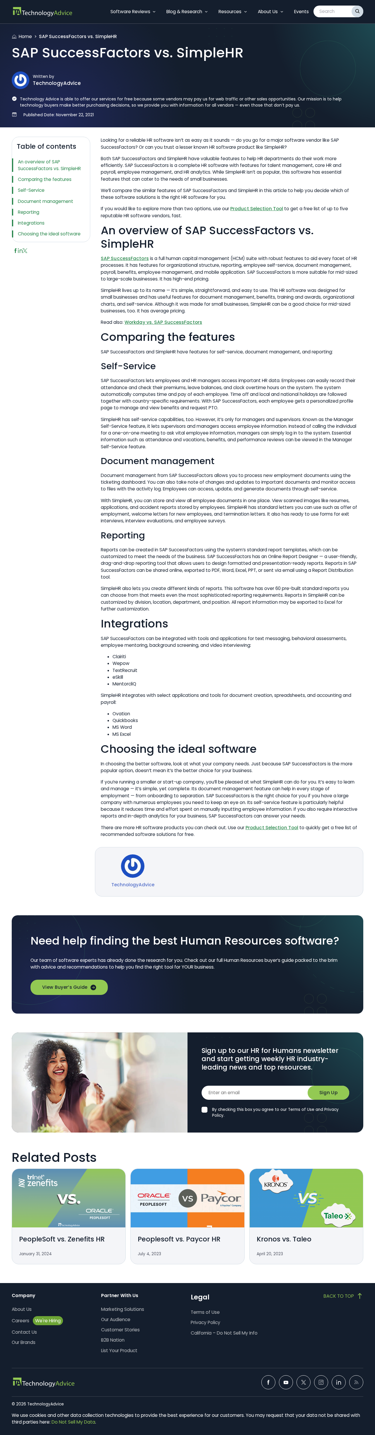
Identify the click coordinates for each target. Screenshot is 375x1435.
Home (25, 36)
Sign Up (328, 1092)
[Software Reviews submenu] (154, 12)
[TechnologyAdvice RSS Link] (356, 1382)
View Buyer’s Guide (65, 987)
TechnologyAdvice (57, 83)
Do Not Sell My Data (73, 1422)
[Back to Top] (343, 1295)
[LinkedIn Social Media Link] (339, 1382)
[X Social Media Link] (303, 1382)
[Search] (357, 11)
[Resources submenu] (245, 12)
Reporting (28, 212)
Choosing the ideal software (49, 234)
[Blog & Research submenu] (206, 12)
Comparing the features (44, 179)
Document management (45, 201)
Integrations (31, 223)
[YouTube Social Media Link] (286, 1382)
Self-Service (31, 190)
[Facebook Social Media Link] (268, 1382)
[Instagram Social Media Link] (321, 1382)
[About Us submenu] (282, 12)
